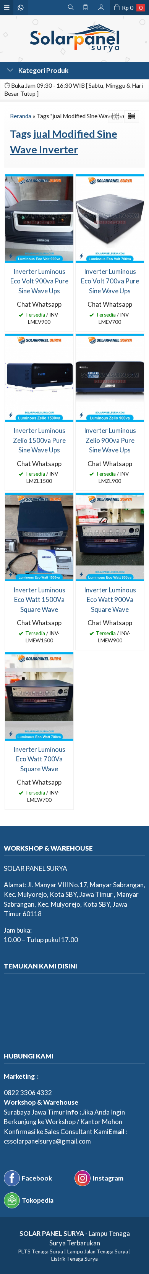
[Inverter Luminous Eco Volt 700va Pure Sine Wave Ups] (110, 218)
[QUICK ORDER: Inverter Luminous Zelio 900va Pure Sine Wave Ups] (81, 414)
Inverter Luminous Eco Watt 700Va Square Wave (39, 759)
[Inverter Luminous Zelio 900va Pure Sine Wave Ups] (110, 377)
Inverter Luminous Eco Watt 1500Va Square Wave (39, 599)
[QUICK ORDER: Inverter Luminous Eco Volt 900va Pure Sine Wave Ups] (11, 255)
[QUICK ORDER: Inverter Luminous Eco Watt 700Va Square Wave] (11, 733)
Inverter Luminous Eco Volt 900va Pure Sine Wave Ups (39, 281)
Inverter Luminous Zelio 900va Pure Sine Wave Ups (110, 440)
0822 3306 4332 (28, 1093)
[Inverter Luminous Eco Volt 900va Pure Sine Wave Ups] (39, 218)
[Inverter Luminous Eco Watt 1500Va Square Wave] (39, 536)
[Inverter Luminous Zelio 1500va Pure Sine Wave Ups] (39, 377)
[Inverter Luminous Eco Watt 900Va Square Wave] (110, 536)
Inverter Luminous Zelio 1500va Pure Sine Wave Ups (39, 440)
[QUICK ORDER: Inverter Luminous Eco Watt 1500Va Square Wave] (11, 574)
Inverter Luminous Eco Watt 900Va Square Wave (110, 599)
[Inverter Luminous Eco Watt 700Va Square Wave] (39, 696)
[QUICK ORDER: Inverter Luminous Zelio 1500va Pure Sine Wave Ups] (11, 414)
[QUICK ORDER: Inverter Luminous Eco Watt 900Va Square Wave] (81, 574)
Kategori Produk (42, 70)
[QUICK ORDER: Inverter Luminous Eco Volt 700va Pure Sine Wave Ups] (81, 255)
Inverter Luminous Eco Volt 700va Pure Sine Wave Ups (110, 281)
